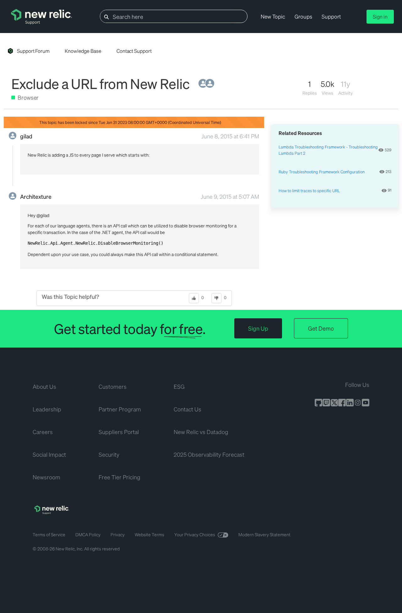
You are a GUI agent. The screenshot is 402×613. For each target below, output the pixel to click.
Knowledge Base (83, 50)
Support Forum (33, 50)
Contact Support (134, 50)
